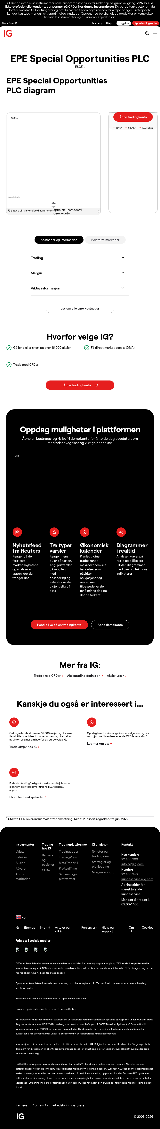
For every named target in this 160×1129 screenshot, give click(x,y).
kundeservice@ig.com (137, 879)
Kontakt (127, 844)
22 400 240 (129, 874)
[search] (147, 33)
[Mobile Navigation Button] (155, 33)
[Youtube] (46, 950)
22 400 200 (129, 859)
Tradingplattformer (73, 844)
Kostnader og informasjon (59, 240)
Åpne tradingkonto (145, 23)
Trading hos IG (47, 846)
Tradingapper (68, 851)
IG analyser (100, 844)
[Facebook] (18, 950)
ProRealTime (68, 868)
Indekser (22, 857)
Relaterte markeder (105, 240)
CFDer (46, 870)
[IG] (8, 33)
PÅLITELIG (147, 127)
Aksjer (20, 862)
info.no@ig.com (132, 864)
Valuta (20, 851)
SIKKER (132, 127)
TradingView (68, 857)
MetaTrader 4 (68, 862)
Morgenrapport (103, 872)
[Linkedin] (36, 950)
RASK (119, 127)
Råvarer (21, 868)
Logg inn (124, 23)
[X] (27, 950)
